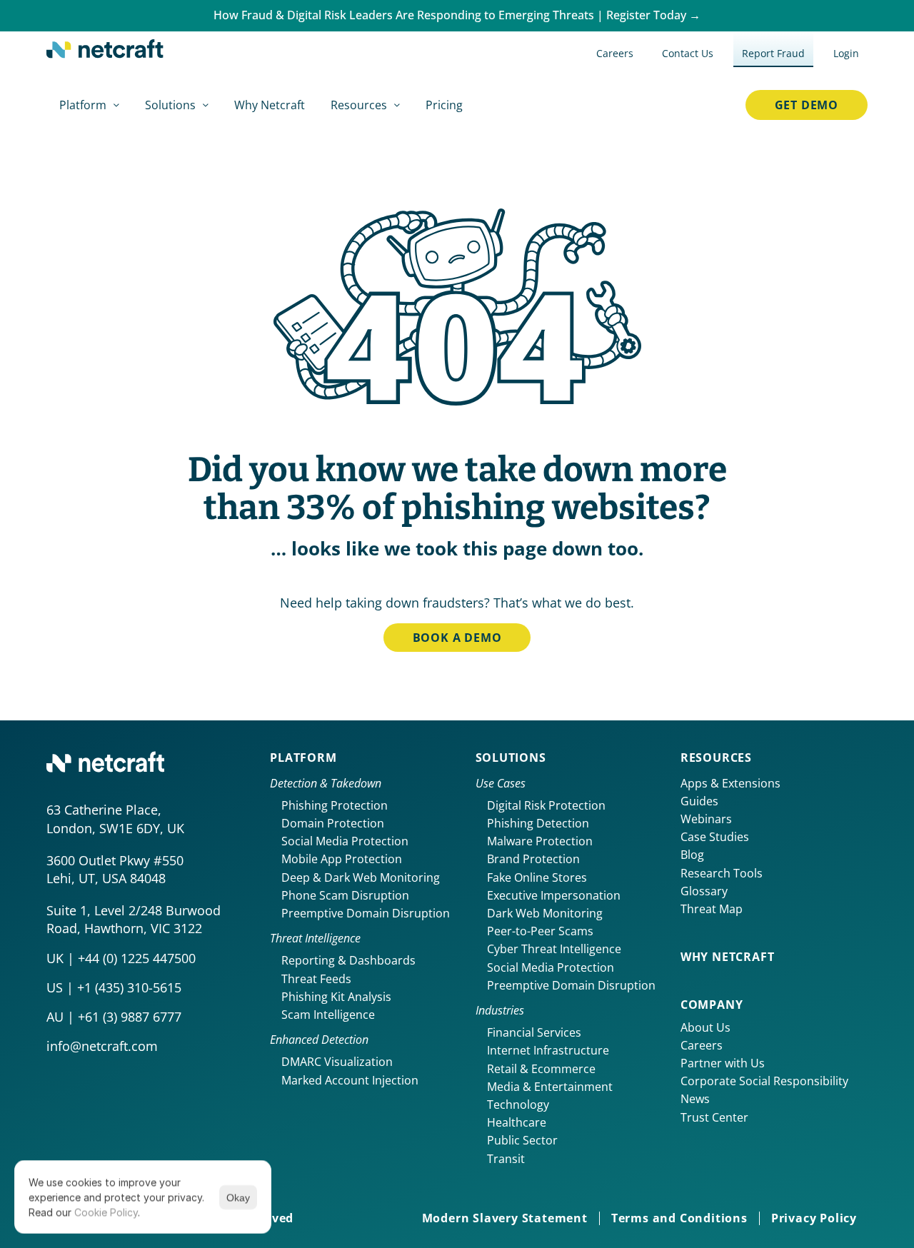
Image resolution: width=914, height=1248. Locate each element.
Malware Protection (540, 841)
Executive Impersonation (554, 895)
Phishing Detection (538, 823)
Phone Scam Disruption (345, 895)
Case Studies (715, 837)
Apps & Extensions (730, 783)
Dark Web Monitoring (545, 913)
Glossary (704, 891)
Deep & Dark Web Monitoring (360, 877)
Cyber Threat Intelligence (554, 949)
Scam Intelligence (328, 1014)
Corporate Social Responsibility (764, 1081)
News (695, 1099)
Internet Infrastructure (548, 1050)
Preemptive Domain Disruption (365, 913)
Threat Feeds (316, 979)
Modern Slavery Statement (505, 1218)
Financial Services (534, 1032)
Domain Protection (332, 823)
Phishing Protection (334, 805)
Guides (699, 801)
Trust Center (714, 1117)
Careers (702, 1045)
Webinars (706, 819)
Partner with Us (723, 1063)
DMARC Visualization (337, 1062)
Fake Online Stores (537, 877)
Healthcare (516, 1122)
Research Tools (722, 873)
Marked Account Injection (349, 1080)
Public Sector (522, 1140)
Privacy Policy (814, 1218)
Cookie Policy (106, 1212)
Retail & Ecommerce (541, 1069)
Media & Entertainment (550, 1086)
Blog (692, 854)
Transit (506, 1159)
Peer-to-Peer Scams (540, 931)
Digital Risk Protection (546, 805)
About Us (705, 1027)
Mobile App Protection (341, 859)
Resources (716, 757)
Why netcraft (728, 957)
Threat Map (712, 909)
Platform (303, 757)
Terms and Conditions (679, 1218)
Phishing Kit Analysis (336, 997)
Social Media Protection (344, 841)
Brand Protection (533, 859)
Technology (518, 1104)
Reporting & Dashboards (348, 960)
